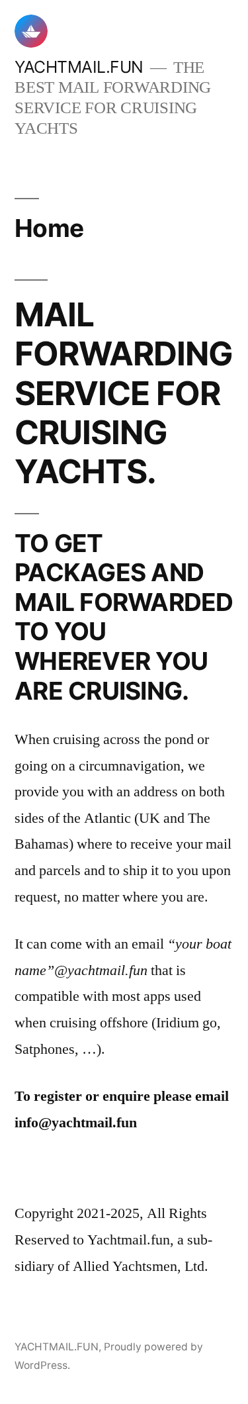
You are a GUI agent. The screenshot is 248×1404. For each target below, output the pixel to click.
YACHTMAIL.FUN (79, 67)
